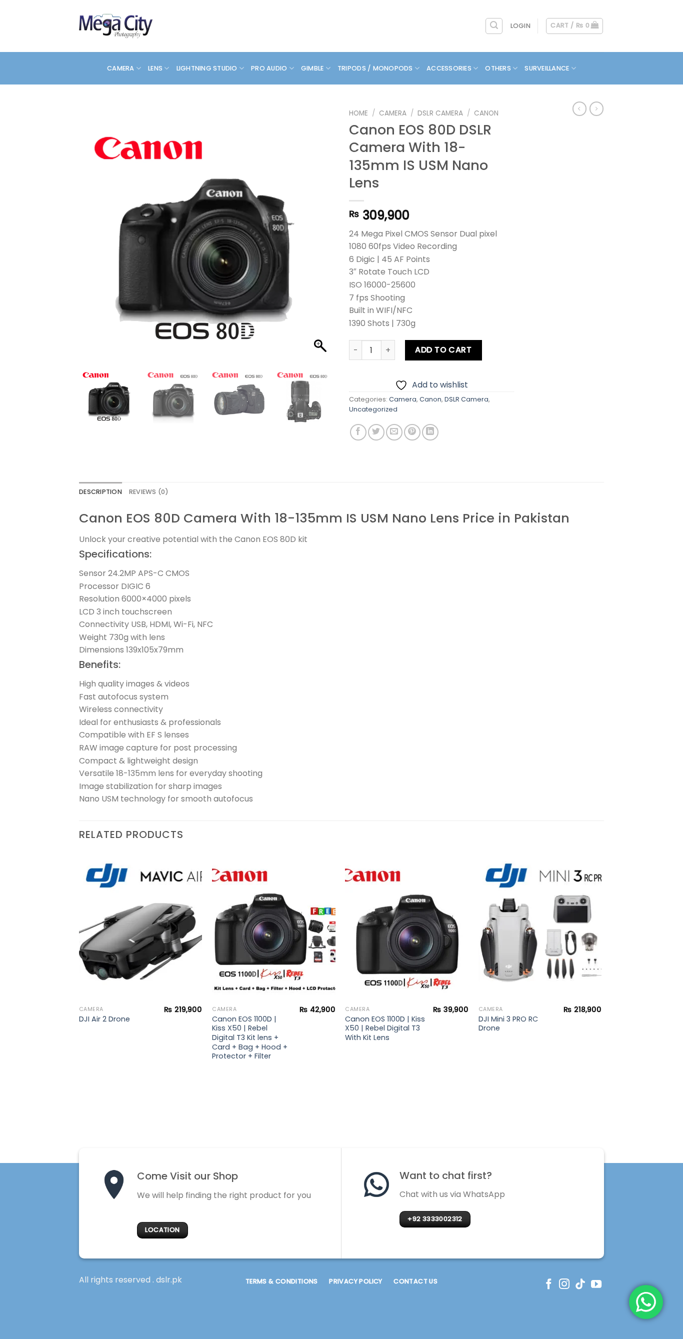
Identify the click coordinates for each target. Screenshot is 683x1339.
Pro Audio (269, 68)
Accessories (449, 68)
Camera (120, 68)
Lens (155, 68)
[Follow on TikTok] (580, 1284)
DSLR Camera (440, 113)
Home (358, 113)
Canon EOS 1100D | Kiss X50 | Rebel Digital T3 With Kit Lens (385, 1028)
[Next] (601, 967)
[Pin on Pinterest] (412, 432)
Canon (486, 113)
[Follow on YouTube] (596, 1284)
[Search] (494, 26)
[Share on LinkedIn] (430, 432)
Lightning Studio (207, 68)
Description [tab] (100, 492)
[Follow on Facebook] (549, 1284)
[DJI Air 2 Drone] (140, 927)
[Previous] (79, 967)
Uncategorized (373, 409)
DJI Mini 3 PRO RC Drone (508, 1023)
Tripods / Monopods (375, 68)
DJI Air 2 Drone (104, 1019)
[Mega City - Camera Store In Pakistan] (116, 26)
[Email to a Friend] (394, 432)
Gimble (312, 68)
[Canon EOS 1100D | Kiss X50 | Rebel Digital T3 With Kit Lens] (406, 927)
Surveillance (546, 68)
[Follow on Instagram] (564, 1284)
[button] (321, 237)
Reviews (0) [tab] (149, 492)
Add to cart (443, 350)
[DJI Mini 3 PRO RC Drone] (540, 927)
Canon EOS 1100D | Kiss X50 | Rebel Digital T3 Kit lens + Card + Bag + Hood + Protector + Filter (250, 1038)
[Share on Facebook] (358, 432)
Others (498, 68)
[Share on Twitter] (376, 432)
